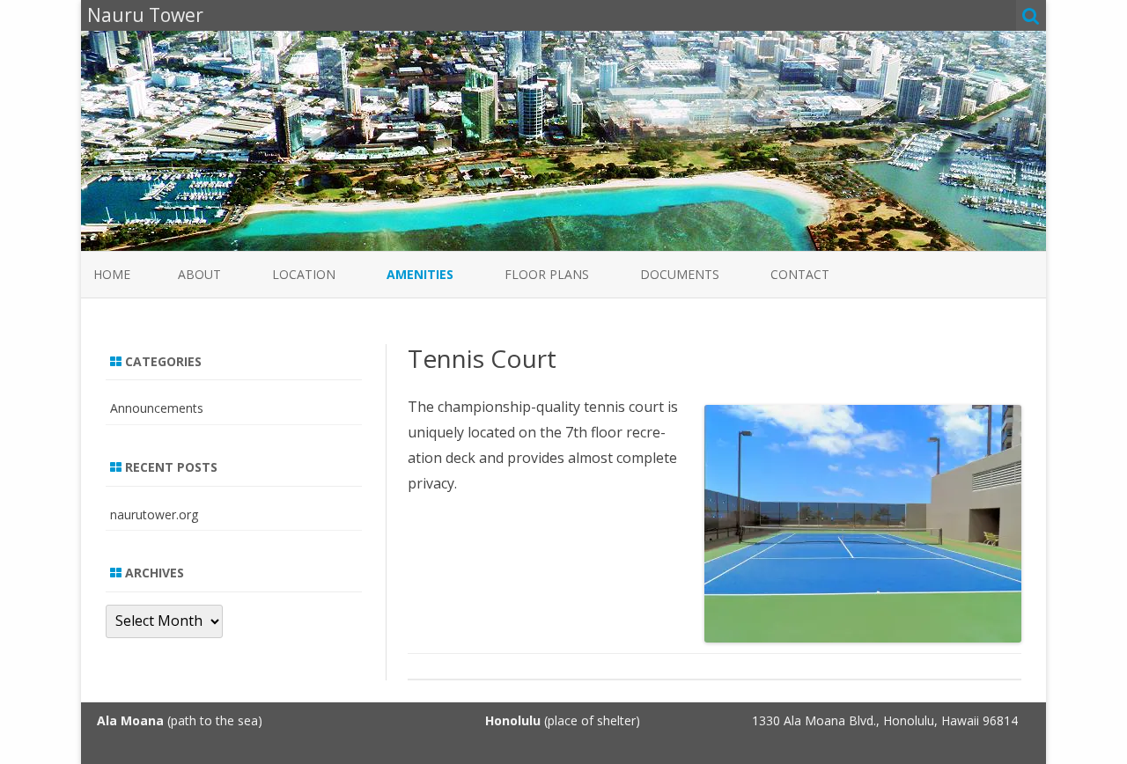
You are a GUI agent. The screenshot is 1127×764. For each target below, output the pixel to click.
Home (111, 274)
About (199, 274)
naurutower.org (154, 514)
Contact (799, 274)
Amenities (420, 274)
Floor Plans (547, 274)
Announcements (156, 408)
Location (303, 274)
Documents (679, 274)
